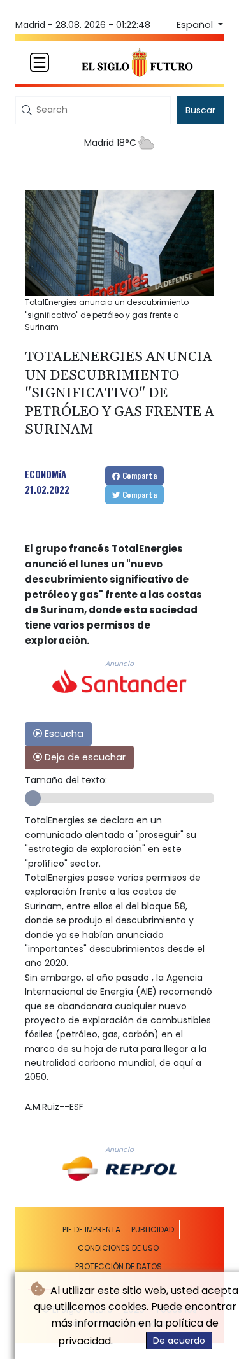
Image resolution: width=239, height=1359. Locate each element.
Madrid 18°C (110, 142)
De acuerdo (179, 1340)
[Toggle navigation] (39, 62)
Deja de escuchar (84, 757)
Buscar (200, 110)
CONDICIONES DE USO (118, 1247)
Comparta (138, 475)
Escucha (62, 733)
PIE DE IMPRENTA (91, 1229)
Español (196, 24)
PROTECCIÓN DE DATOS (118, 1266)
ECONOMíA (45, 474)
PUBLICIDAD (152, 1229)
